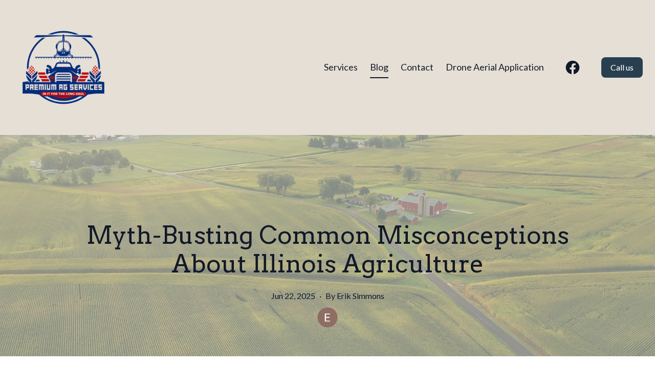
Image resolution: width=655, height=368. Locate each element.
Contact (417, 67)
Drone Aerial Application (495, 67)
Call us (622, 67)
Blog (379, 67)
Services (341, 67)
